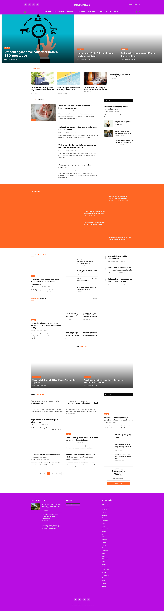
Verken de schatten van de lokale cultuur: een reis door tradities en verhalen (77, 146)
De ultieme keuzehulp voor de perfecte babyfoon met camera (75, 107)
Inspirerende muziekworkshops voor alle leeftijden (45, 421)
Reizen (101, 12)
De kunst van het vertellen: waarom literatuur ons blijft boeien (77, 128)
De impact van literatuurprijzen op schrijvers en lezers (120, 280)
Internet (104, 545)
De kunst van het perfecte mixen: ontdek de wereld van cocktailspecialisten (123, 446)
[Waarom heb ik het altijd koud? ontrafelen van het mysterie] (56, 369)
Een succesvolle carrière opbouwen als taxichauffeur (123, 132)
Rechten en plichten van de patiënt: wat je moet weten (118, 197)
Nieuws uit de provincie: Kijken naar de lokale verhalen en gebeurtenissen (82, 456)
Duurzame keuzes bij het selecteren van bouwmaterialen (45, 456)
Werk (103, 580)
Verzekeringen (106, 575)
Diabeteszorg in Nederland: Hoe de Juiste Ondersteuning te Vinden (94, 223)
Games (104, 531)
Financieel (92, 12)
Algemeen (47, 12)
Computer (81, 12)
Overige (104, 561)
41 (56, 473)
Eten (32, 276)
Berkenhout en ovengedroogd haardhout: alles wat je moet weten (118, 419)
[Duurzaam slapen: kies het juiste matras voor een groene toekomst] (95, 78)
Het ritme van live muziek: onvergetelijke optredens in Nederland (82, 402)
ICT (103, 537)
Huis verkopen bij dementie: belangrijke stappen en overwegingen (73, 315)
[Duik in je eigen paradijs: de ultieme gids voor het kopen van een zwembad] (68, 78)
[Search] (139, 12)
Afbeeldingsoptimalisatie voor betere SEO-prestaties (31, 53)
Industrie (104, 539)
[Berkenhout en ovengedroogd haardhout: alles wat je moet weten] (118, 407)
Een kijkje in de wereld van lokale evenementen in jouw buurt (123, 456)
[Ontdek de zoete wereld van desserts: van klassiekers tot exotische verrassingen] (47, 268)
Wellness (104, 578)
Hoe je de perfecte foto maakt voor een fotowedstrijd (95, 54)
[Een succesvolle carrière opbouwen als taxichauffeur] (108, 133)
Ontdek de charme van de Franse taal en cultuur (138, 54)
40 (52, 473)
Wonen (108, 12)
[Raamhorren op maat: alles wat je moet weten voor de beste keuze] (82, 426)
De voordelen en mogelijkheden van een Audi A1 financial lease (94, 212)
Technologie (105, 569)
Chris (5, 59)
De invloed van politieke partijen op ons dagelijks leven (120, 75)
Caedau (104, 512)
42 (60, 473)
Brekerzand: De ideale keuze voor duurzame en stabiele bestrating (90, 333)
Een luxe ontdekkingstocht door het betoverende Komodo (120, 238)
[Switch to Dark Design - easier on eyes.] (136, 12)
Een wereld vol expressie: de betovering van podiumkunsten (120, 269)
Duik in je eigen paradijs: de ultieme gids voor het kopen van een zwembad (68, 89)
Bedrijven (70, 12)
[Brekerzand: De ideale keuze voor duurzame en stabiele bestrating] (90, 326)
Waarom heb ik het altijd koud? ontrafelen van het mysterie (54, 381)
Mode (103, 553)
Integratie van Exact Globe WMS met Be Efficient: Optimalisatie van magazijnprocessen (90, 315)
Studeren (104, 567)
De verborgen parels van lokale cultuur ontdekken (75, 166)
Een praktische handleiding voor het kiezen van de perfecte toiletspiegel (124, 122)
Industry (104, 542)
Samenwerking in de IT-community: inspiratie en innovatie (87, 288)
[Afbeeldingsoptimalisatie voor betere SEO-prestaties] (38, 38)
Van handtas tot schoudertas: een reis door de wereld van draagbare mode (42, 89)
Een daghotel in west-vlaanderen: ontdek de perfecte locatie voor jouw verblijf (46, 325)
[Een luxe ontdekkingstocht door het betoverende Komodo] (120, 227)
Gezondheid (36, 376)
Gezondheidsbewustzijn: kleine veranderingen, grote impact (124, 141)
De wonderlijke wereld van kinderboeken (118, 257)
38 (44, 473)
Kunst (103, 548)
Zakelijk (117, 12)
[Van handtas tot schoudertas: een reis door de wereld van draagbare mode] (42, 78)
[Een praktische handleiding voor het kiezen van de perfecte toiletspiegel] (108, 123)
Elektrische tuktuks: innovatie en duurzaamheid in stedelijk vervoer (123, 435)
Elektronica (105, 520)
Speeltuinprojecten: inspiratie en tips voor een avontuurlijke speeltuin (104, 381)
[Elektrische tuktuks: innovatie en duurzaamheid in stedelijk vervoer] (108, 436)
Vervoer (104, 572)
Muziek (104, 556)
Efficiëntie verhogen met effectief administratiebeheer (87, 279)
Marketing (105, 550)
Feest (103, 526)
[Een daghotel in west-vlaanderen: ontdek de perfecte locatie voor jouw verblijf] (47, 312)
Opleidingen (105, 559)
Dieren (103, 518)
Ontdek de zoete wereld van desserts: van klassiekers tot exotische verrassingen (46, 281)
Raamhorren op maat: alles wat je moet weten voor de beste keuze (82, 439)
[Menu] (25, 12)
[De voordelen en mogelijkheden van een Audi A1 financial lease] (95, 201)
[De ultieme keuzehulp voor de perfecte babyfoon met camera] (43, 112)
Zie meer (95, 298)
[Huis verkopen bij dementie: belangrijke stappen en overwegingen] (73, 307)
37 (40, 473)
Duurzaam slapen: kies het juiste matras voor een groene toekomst (95, 88)
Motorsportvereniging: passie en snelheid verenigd (117, 108)
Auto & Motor (59, 12)
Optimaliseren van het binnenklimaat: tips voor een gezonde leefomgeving (85, 261)
